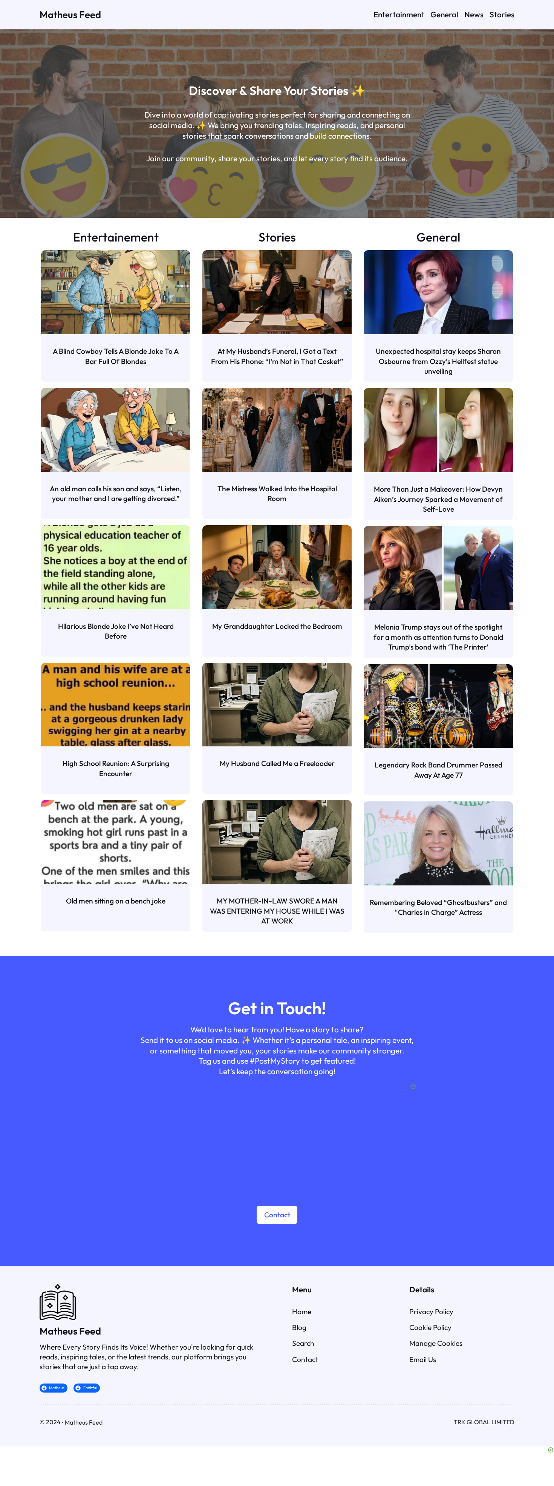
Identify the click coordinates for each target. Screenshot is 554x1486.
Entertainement (116, 237)
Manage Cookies (435, 1343)
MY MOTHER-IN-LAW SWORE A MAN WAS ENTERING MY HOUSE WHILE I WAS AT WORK (277, 910)
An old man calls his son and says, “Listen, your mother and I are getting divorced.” (116, 493)
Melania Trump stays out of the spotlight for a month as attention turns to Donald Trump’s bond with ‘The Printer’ (438, 636)
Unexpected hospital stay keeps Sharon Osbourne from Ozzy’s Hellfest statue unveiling (438, 361)
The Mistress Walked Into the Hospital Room (277, 493)
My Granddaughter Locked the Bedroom (277, 626)
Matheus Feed (70, 14)
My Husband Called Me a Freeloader (277, 763)
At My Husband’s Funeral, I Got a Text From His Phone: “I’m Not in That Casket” (277, 356)
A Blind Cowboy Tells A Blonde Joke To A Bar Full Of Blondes (116, 356)
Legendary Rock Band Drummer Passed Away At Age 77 (438, 769)
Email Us (422, 1359)
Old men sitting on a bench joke (115, 900)
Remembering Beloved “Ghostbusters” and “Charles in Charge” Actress (438, 907)
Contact (277, 1214)
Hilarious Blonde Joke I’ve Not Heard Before (116, 631)
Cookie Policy (430, 1327)
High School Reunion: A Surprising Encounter (116, 768)
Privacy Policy (431, 1311)
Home (301, 1311)
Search (303, 1343)
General (438, 237)
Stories (277, 237)
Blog (299, 1327)
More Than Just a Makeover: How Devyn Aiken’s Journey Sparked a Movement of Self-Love (438, 499)
